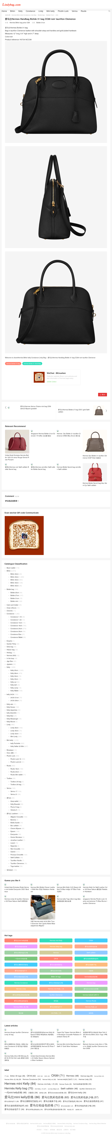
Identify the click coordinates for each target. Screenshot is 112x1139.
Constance (30, 11)
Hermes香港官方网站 (49, 1123)
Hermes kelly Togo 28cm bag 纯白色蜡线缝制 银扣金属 (69, 900)
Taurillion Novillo (16, 860)
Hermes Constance (21, 983)
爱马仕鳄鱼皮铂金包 (21, 1001)
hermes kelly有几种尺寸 (91, 995)
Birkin (12, 11)
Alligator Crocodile (16, 817)
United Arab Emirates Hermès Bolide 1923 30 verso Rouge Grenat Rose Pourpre (17, 457)
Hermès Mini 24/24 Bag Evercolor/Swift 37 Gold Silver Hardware (69, 1045)
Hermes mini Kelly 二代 (56, 989)
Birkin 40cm (14, 586)
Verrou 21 (13, 794)
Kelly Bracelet (15, 804)
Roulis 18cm (14, 769)
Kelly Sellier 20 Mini (17, 746)
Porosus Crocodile (16, 855)
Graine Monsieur (16, 837)
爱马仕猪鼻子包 (91, 965)
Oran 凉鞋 (10, 753)
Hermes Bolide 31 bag (13, 363)
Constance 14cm (16, 623)
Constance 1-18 (16, 617)
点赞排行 (66, 1129)
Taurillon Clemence (17, 863)
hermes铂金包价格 (91, 977)
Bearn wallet (11, 568)
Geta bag (10, 647)
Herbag (9, 652)
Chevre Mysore (15, 828)
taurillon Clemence (56, 995)
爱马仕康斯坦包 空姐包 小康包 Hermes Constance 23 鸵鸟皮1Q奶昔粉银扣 (16, 1046)
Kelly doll (13, 685)
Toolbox (9, 778)
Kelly (20, 11)
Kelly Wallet (14, 691)
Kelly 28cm (14, 673)
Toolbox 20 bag (15, 781)
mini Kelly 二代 (56, 1013)
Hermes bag (91, 983)
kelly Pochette (15, 743)
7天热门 (46, 1129)
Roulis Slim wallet (16, 774)
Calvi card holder (12, 605)
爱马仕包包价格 (10, 1123)
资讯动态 (10, 870)
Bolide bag (10, 589)
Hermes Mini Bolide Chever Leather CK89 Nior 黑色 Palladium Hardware (43, 889)
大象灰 (91, 971)
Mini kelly (50, 11)
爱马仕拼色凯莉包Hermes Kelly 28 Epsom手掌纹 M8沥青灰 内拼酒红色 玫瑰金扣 (42, 1034)
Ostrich (12, 852)
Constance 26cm (16, 631)
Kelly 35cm (14, 679)
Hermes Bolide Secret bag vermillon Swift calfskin (69, 468)
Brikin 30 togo (56, 977)
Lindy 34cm (14, 733)
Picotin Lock (63, 11)
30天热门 (39, 1129)
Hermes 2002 (11, 655)
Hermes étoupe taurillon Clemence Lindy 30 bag (16, 1033)
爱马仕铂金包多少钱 (21, 977)
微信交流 (59, 1129)
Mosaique (10, 750)
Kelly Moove (11, 721)
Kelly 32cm (14, 676)
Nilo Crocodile (15, 849)
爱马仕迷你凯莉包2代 (91, 958)
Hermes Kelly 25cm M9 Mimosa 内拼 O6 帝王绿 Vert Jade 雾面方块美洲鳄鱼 (16, 1058)
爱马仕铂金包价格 (21, 946)
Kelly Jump (14, 688)
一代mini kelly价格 (21, 958)
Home (4, 11)
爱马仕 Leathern (12, 813)
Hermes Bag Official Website (97, 1123)
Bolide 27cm (14, 595)
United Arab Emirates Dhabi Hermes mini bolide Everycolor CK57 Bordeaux (16, 889)
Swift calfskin (91, 952)
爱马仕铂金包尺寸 (21, 971)
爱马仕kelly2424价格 (57, 1126)
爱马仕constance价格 (91, 989)
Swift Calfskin (15, 857)
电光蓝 (21, 1013)
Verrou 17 (13, 791)
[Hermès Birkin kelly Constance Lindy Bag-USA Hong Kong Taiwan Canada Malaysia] (11, 4)
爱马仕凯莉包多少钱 (21, 952)
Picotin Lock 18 (15, 759)
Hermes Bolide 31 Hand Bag (32, 363)
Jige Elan (10, 661)
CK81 (47, 1076)
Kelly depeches (12, 710)
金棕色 (91, 1013)
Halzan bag (11, 649)
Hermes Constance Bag (80, 1123)
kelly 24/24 (10, 694)
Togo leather (14, 866)
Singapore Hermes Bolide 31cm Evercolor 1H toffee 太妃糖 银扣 (43, 434)
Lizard (12, 843)
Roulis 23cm (14, 772)
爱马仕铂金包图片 (67, 1106)
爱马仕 (9, 798)
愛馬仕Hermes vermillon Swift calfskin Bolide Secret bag (43, 468)
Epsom (12, 831)
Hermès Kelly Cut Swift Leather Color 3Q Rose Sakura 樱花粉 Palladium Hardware (95, 889)
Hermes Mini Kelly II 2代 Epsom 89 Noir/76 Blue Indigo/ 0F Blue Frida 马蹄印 (69, 889)
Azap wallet (14, 801)
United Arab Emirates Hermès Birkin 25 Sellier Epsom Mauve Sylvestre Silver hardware (43, 1058)
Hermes (56, 952)
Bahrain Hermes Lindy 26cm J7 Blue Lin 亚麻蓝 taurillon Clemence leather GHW (95, 1046)
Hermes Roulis (91, 1001)
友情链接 (52, 1129)
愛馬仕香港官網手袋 (23, 1123)
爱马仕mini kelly (56, 971)
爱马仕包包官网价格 (43, 1126)
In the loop (10, 658)
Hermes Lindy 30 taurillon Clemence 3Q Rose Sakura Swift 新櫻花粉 (16, 900)
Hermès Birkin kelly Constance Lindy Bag (32, 357)
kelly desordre (11, 713)
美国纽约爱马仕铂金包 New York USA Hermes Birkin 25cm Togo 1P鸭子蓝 (95, 1034)
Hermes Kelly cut (91, 1007)
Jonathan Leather (16, 840)
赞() (102, 394)
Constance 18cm (16, 625)
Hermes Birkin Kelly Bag (64, 1123)
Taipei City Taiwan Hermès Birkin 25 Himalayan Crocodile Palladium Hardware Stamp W (69, 1034)
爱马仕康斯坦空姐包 (21, 965)
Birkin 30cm (14, 580)
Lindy (40, 11)
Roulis (83, 11)
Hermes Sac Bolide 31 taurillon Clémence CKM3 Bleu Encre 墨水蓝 (68, 434)
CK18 (56, 958)
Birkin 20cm (14, 574)
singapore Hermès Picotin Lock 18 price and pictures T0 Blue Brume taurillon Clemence (95, 901)
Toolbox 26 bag (15, 784)
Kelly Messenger (12, 719)
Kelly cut (13, 682)
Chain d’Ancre (11, 608)
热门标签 (72, 1129)
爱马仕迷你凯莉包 (56, 965)
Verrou (75, 11)
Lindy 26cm (14, 728)
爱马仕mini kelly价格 (21, 940)
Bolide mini (14, 601)
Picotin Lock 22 (15, 762)
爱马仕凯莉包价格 (91, 946)
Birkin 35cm (14, 583)
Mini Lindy (14, 736)
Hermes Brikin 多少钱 (21, 1007)
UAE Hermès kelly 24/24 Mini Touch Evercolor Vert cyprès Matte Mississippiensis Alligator (43, 923)
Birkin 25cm (14, 577)
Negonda (13, 846)
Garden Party (11, 644)
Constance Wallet (16, 637)
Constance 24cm (16, 628)
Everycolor (14, 834)
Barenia (13, 820)
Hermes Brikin (99, 1076)
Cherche (10, 611)
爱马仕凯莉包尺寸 (56, 1007)
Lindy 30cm (14, 731)
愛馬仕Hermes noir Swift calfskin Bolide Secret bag (17, 468)
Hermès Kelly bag (56, 946)
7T (6, 1076)
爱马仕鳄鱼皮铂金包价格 (21, 995)
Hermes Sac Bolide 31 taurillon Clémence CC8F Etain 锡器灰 (95, 457)
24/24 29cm (14, 700)
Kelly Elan (10, 716)
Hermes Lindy (21, 989)
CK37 (40, 1076)
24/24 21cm (14, 697)
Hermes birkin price (36, 1123)
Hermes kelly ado (69, 1126)
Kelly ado (10, 704)
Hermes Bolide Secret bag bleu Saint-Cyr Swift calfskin (95, 484)
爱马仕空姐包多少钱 (56, 983)
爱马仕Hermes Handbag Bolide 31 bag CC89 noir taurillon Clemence (71, 357)
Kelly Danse (11, 707)
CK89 (91, 940)
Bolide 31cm (40, 22)
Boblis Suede (15, 822)
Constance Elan (15, 634)
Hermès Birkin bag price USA (20, 22)
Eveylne (9, 641)
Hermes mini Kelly (56, 940)
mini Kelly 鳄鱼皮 (53, 1089)
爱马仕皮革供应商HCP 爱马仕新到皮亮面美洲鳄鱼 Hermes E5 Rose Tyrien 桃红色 (43, 1046)
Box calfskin (14, 825)
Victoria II (13, 810)
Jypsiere (9, 664)
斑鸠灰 (56, 1001)
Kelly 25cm (14, 670)
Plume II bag (14, 807)
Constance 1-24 (16, 620)
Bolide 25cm (14, 592)
